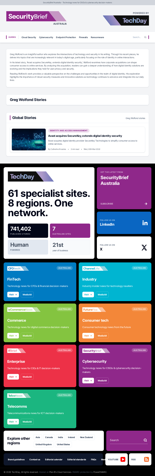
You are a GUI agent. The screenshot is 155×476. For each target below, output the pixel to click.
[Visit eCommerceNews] (24, 309)
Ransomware (97, 37)
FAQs (93, 459)
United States (63, 444)
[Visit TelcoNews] (24, 395)
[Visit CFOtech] (24, 268)
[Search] (145, 37)
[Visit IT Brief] (24, 350)
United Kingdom (44, 444)
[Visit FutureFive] (99, 309)
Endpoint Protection (66, 37)
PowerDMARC (100, 472)
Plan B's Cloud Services (60, 472)
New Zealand (86, 437)
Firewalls (83, 37)
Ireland (71, 437)
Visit (11, 294)
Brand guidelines (16, 459)
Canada (49, 437)
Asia (38, 437)
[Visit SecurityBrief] (99, 350)
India (60, 437)
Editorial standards (76, 459)
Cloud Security (28, 37)
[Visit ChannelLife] (99, 268)
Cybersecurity (46, 37)
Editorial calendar (54, 459)
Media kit (27, 294)
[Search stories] (145, 440)
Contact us (34, 459)
